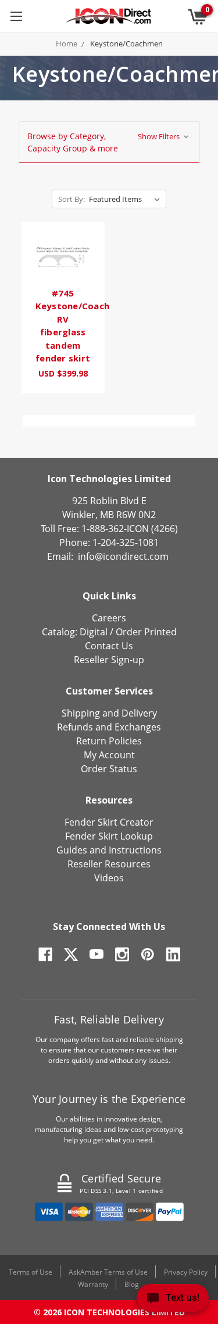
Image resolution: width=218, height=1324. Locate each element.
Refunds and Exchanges (109, 727)
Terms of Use (30, 1272)
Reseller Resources (109, 864)
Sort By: (71, 199)
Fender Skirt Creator (109, 822)
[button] (109, 142)
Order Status (109, 768)
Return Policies (109, 741)
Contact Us (109, 645)
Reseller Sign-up (109, 659)
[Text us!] (172, 1300)
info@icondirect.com (123, 556)
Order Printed (146, 631)
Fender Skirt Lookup (109, 836)
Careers (109, 618)
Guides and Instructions (109, 850)
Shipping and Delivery (109, 713)
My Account (109, 754)
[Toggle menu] (16, 16)
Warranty (93, 1284)
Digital (94, 631)
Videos (109, 877)
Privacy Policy (186, 1272)
